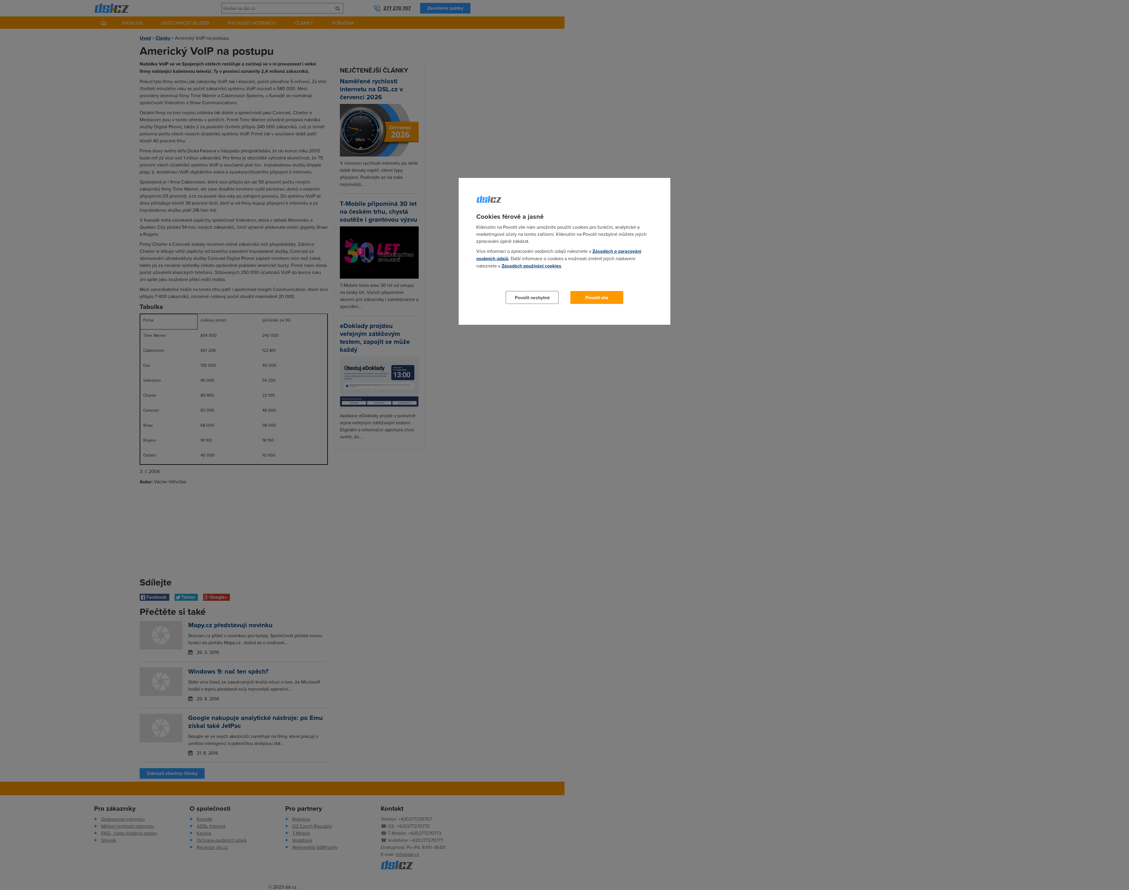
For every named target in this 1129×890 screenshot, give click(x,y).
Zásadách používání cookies (531, 266)
